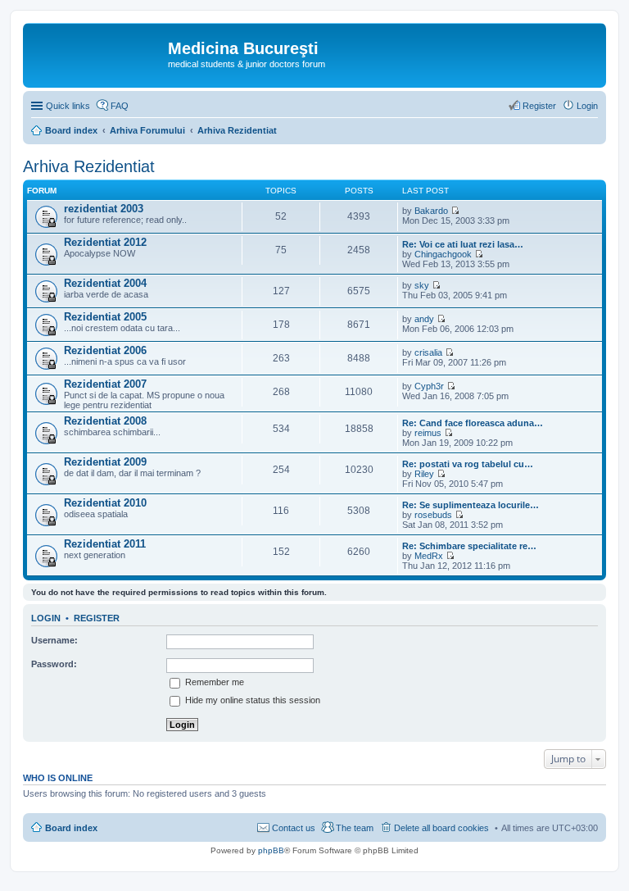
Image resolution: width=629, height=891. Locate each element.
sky (421, 285)
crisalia (428, 352)
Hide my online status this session (251, 700)
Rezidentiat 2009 (105, 462)
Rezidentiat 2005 (105, 317)
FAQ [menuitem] (120, 106)
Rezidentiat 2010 (105, 503)
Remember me (213, 682)
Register (97, 618)
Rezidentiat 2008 (105, 421)
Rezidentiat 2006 (105, 350)
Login (46, 618)
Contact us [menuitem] (293, 828)
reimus (427, 433)
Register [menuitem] (539, 106)
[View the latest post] (454, 211)
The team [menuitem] (354, 828)
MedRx (428, 556)
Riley (424, 474)
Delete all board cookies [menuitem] (441, 828)
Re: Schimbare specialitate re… (469, 546)
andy (424, 319)
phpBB (271, 850)
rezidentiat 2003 (103, 208)
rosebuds (433, 515)
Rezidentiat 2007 (105, 384)
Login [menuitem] (587, 106)
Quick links (68, 106)
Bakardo (431, 211)
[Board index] (97, 53)
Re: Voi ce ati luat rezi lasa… (462, 244)
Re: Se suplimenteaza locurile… (470, 505)
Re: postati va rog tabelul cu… (467, 464)
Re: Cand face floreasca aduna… (472, 423)
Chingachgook (443, 254)
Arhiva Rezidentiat (89, 166)
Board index (71, 828)
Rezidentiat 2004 (105, 283)
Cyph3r (429, 386)
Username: (54, 640)
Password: (54, 664)
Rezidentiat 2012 (105, 242)
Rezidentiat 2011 (105, 544)
